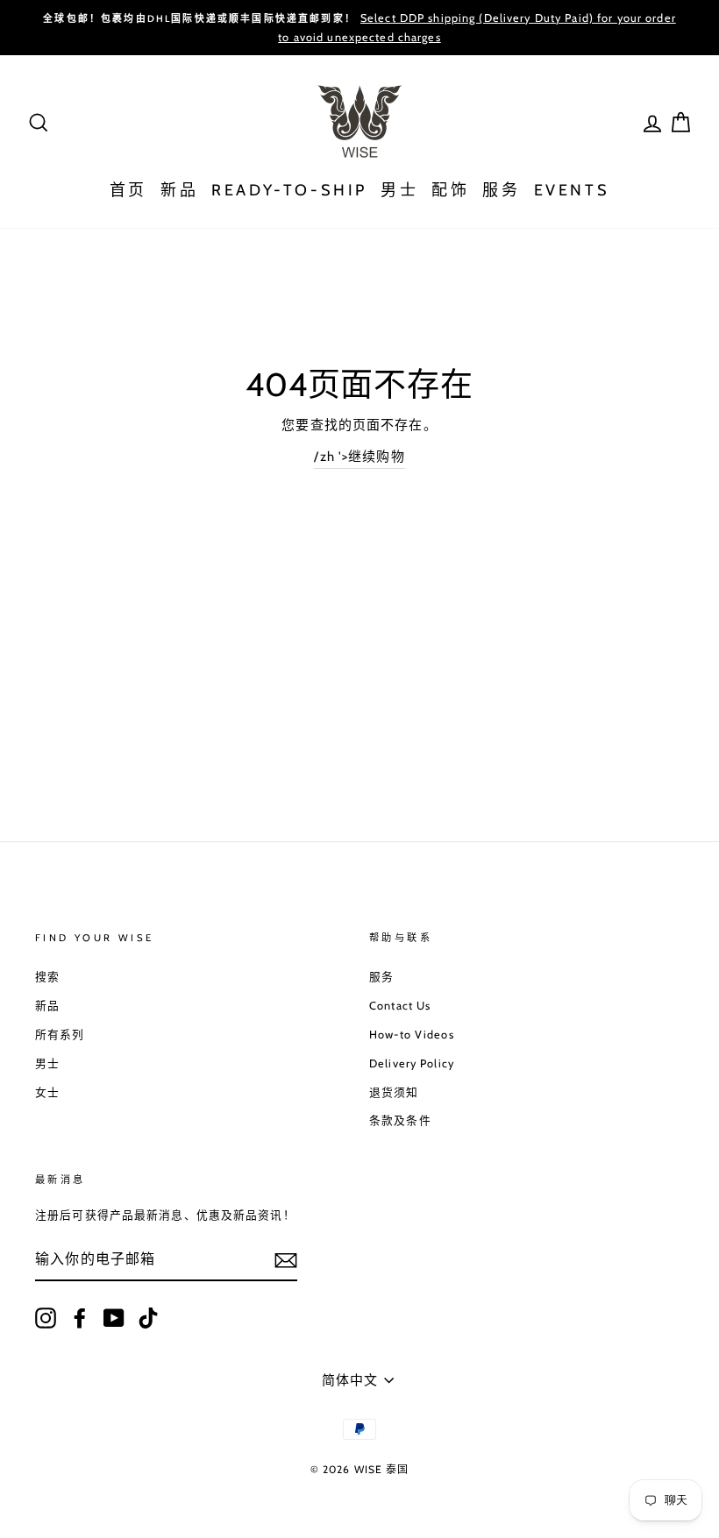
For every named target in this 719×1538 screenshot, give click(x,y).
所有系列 (60, 1034)
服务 (501, 190)
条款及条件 (400, 1120)
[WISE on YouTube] (114, 1318)
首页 (128, 190)
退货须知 (394, 1092)
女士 (47, 1092)
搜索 (47, 976)
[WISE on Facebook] (79, 1318)
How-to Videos (411, 1034)
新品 (179, 190)
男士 (399, 190)
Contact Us (400, 1005)
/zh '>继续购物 (359, 456)
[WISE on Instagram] (45, 1318)
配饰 (450, 190)
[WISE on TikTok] (148, 1318)
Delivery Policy (411, 1063)
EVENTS (572, 190)
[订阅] (285, 1260)
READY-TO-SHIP (289, 190)
